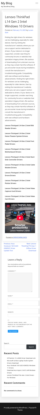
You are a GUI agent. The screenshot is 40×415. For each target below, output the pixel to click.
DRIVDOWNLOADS (20, 237)
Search (6, 343)
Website (10, 312)
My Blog (6, 3)
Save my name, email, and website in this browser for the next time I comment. (20, 324)
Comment (12, 271)
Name (10, 296)
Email (10, 304)
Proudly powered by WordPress (16, 408)
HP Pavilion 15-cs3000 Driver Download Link (21, 358)
